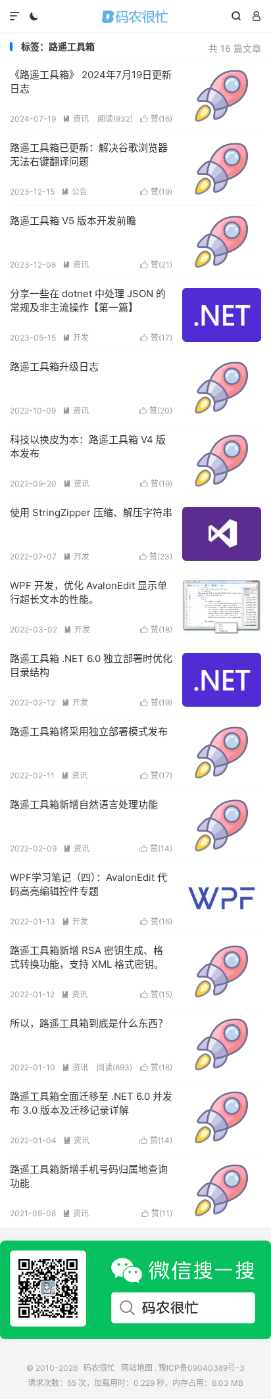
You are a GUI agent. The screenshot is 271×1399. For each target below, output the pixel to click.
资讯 (75, 119)
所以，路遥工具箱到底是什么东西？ (89, 1023)
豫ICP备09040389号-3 (202, 1368)
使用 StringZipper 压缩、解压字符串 (91, 512)
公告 (74, 192)
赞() (156, 119)
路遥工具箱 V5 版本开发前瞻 (73, 220)
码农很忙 (135, 16)
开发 (75, 338)
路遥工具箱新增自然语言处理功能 (84, 804)
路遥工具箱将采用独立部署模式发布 (89, 731)
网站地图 (137, 1368)
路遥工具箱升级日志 (54, 366)
